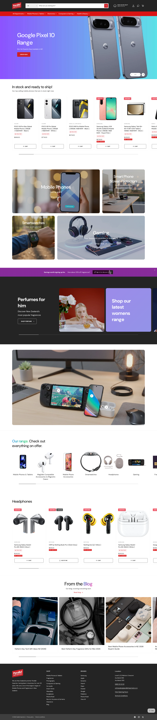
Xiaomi (83, 683)
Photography (50, 681)
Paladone (83, 694)
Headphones (113, 474)
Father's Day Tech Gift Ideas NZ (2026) (30, 649)
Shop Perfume (26, 321)
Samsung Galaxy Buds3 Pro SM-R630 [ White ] (126, 546)
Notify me (64, 560)
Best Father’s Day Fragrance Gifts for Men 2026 (81, 649)
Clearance (49, 702)
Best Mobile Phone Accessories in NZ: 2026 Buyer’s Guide (125, 647)
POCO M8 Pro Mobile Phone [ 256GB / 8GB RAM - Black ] (79, 127)
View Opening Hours (121, 692)
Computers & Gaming (66, 14)
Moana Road (50, 697)
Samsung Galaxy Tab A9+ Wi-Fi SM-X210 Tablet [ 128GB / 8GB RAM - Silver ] (133, 128)
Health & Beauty (82, 14)
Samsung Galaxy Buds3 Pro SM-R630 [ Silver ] (22, 546)
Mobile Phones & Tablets (35, 14)
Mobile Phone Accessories (68, 475)
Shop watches (32, 231)
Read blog (77, 592)
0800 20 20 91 (119, 684)
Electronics (51, 14)
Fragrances (50, 678)
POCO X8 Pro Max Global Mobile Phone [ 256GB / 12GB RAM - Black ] (23, 128)
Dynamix (83, 681)
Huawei (83, 689)
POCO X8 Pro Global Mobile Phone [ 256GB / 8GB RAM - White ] (50, 128)
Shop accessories (122, 192)
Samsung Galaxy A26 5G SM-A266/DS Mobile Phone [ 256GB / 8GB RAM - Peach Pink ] (105, 129)
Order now (23, 54)
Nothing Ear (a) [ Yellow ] (92, 545)
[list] (78, 310)
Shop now (55, 197)
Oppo (82, 686)
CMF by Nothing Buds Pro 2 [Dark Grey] (63, 545)
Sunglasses (50, 694)
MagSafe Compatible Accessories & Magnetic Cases (45, 476)
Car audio (49, 686)
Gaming (136, 474)
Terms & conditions (40, 717)
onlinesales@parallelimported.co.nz (126, 688)
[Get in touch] (138, 5)
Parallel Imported (20, 717)
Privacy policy (30, 717)
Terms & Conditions (121, 696)
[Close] (154, 270)
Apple (82, 678)
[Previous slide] (131, 74)
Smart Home (50, 689)
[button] (142, 5)
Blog (47, 704)
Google (83, 691)
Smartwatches (91, 474)
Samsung (83, 675)
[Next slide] (139, 74)
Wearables (49, 691)
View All (83, 699)
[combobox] (73, 5)
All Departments (18, 14)
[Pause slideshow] (143, 74)
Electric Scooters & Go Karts (55, 699)
